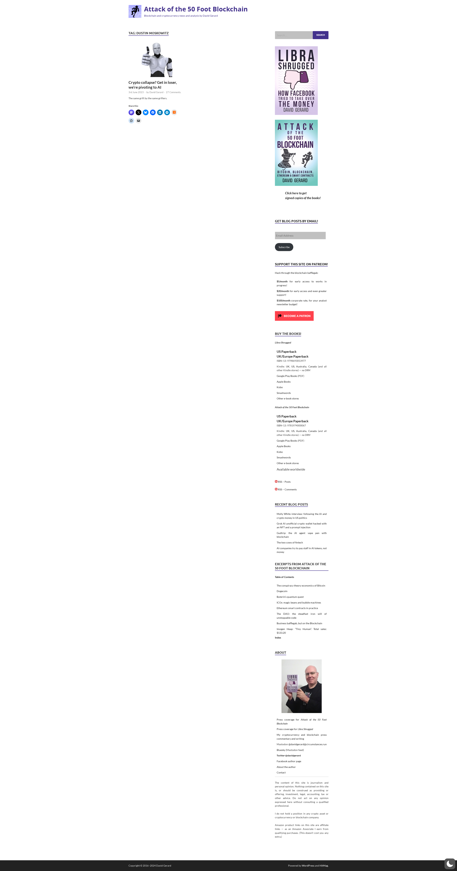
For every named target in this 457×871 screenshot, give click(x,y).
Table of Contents (284, 576)
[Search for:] (301, 35)
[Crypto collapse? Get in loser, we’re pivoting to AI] (157, 59)
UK (288, 366)
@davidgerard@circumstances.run (307, 744)
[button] (450, 863)
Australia (301, 366)
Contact (281, 772)
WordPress (308, 865)
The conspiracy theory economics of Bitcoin (301, 585)
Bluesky (281, 749)
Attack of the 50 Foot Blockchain (196, 9)
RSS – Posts (284, 481)
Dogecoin (282, 591)
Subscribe (284, 247)
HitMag (324, 865)
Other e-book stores (288, 398)
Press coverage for (295, 729)
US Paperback (287, 351)
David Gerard (156, 92)
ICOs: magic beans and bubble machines (299, 602)
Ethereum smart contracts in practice (297, 608)
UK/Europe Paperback (292, 356)
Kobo (280, 387)
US (292, 366)
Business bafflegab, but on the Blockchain (299, 623)
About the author (286, 766)
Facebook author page (289, 761)
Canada (312, 366)
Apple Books (284, 381)
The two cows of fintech (290, 542)
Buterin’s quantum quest (290, 596)
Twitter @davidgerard (289, 755)
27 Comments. (173, 92)
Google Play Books (287, 375)
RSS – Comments (287, 489)
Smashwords (284, 392)
